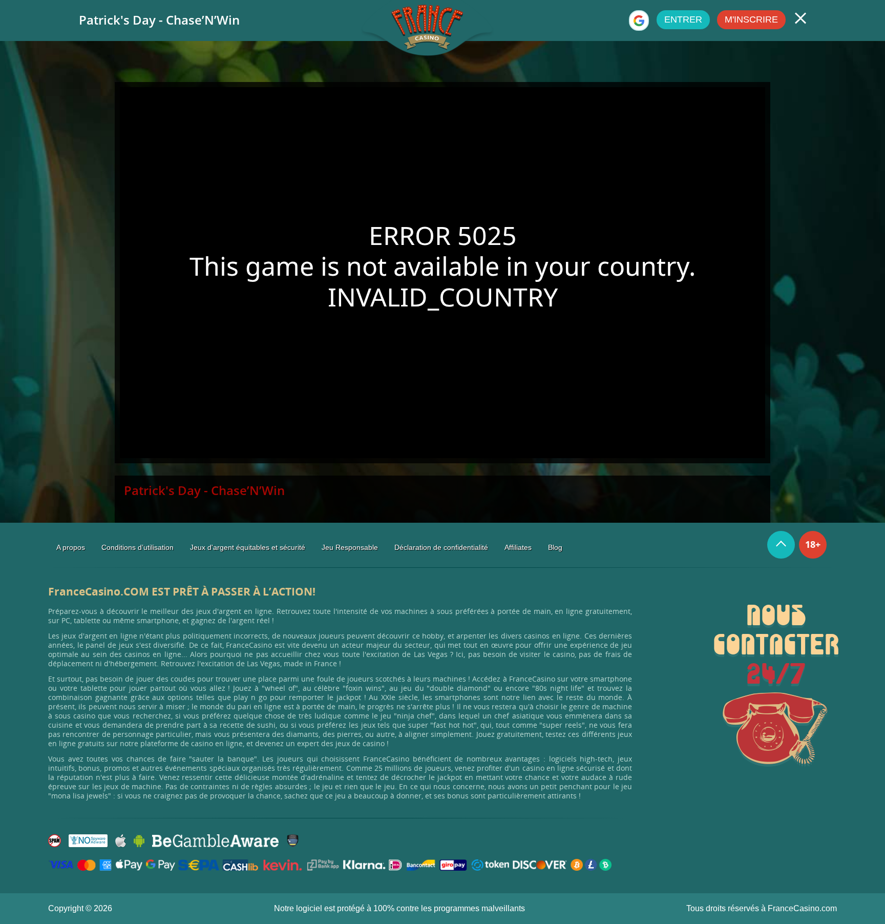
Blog (555, 547)
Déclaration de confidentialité (441, 547)
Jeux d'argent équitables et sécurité (247, 547)
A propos (70, 547)
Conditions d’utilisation (137, 547)
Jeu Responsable (350, 547)
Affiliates (518, 547)
